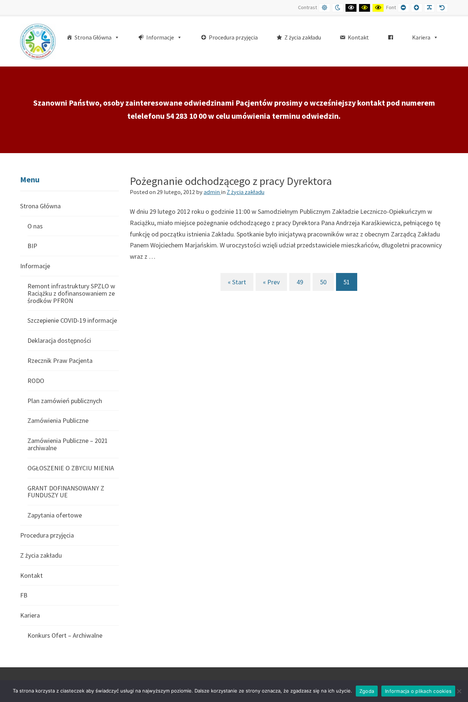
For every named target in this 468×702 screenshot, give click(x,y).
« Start (237, 282)
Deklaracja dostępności (59, 340)
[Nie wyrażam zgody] (459, 691)
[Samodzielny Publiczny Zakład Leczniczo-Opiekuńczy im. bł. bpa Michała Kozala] (38, 41)
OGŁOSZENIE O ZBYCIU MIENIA (70, 468)
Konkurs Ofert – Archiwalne (64, 635)
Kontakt (31, 575)
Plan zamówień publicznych (64, 400)
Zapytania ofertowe (54, 515)
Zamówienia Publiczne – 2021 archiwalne (67, 444)
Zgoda (366, 691)
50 (323, 282)
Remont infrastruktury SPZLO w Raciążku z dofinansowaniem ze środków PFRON (71, 293)
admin (212, 192)
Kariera (30, 615)
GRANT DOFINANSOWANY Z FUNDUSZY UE (65, 492)
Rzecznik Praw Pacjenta (60, 360)
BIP (32, 246)
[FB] (390, 37)
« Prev (271, 282)
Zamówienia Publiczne (57, 420)
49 (300, 282)
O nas (35, 226)
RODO (35, 380)
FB (23, 595)
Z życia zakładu (245, 192)
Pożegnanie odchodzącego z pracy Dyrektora (231, 181)
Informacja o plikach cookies (418, 691)
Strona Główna (40, 206)
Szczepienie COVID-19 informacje (72, 320)
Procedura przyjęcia (47, 535)
